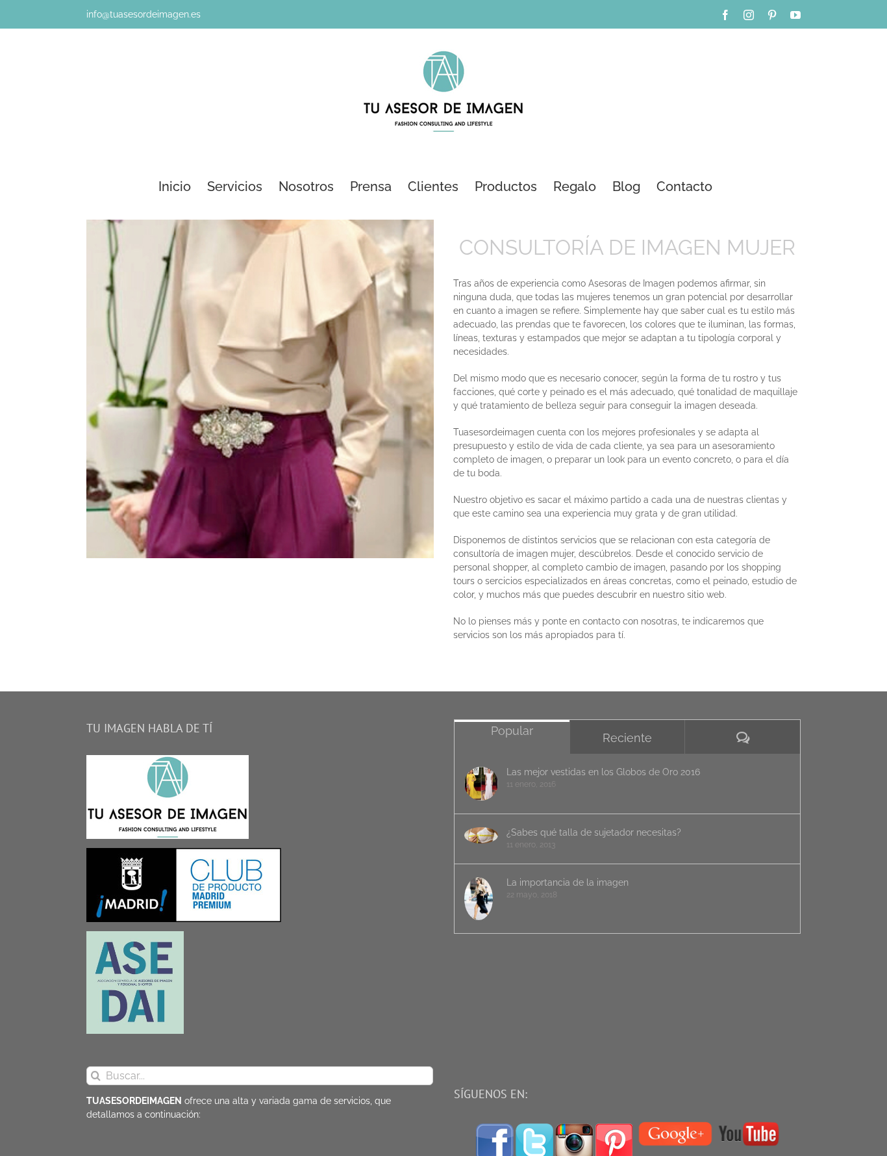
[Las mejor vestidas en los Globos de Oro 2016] (481, 784)
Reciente (627, 738)
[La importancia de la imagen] (481, 899)
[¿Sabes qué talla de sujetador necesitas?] (481, 835)
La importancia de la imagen (567, 882)
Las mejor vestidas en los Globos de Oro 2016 (603, 772)
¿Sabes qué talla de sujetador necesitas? (593, 832)
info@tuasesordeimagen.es (143, 14)
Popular (512, 731)
